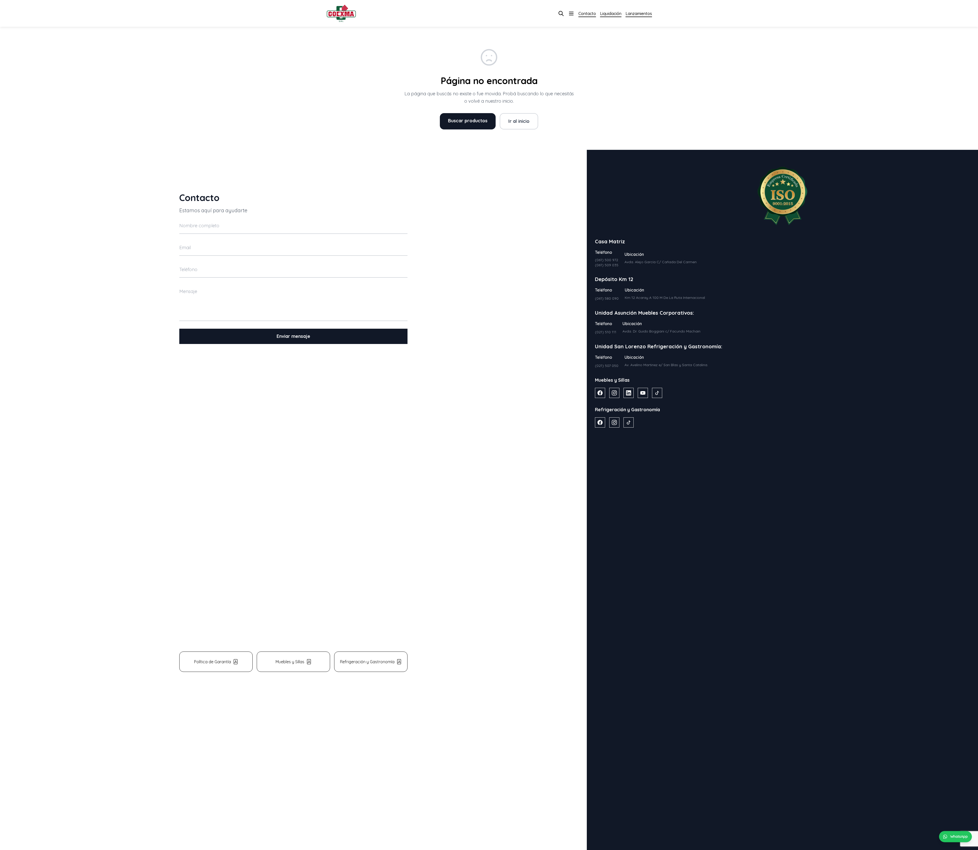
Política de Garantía (212, 661)
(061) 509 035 (606, 265)
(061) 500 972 (606, 260)
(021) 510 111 (605, 332)
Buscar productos (467, 121)
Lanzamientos (639, 13)
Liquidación (610, 13)
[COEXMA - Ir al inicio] (341, 13)
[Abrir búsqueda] (561, 13)
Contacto (587, 13)
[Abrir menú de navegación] (571, 13)
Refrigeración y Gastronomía (367, 661)
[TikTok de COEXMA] (657, 393)
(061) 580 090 (607, 298)
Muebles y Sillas (290, 661)
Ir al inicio (518, 121)
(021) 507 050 (606, 365)
